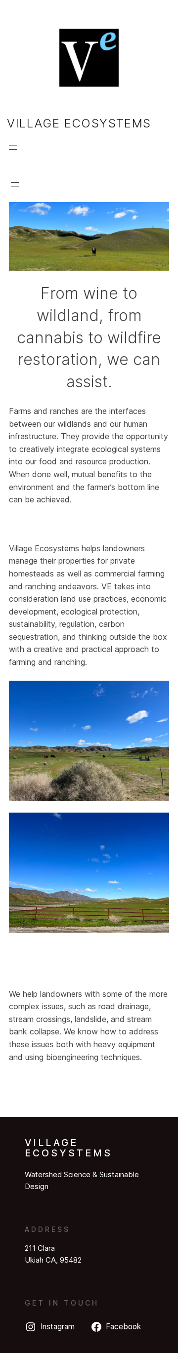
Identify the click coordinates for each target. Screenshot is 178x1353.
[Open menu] (13, 148)
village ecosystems (79, 123)
